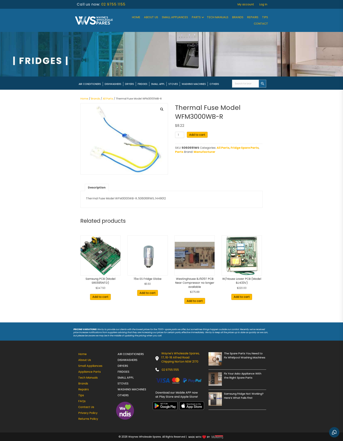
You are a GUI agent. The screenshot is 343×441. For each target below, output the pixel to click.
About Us (151, 17)
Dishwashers (113, 84)
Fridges (142, 84)
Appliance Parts (89, 372)
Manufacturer (204, 152)
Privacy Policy (88, 413)
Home (136, 17)
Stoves (173, 84)
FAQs (82, 401)
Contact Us (86, 407)
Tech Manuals (217, 17)
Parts (196, 17)
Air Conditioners (90, 84)
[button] (203, 17)
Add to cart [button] (100, 297)
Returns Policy (88, 419)
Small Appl (158, 84)
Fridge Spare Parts (245, 148)
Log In (263, 4)
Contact (261, 24)
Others (214, 84)
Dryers (129, 84)
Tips (265, 17)
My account (245, 4)
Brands (237, 17)
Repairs (252, 17)
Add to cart (197, 135)
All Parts (108, 98)
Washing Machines (194, 84)
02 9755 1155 (113, 4)
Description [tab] (97, 187)
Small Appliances (175, 17)
